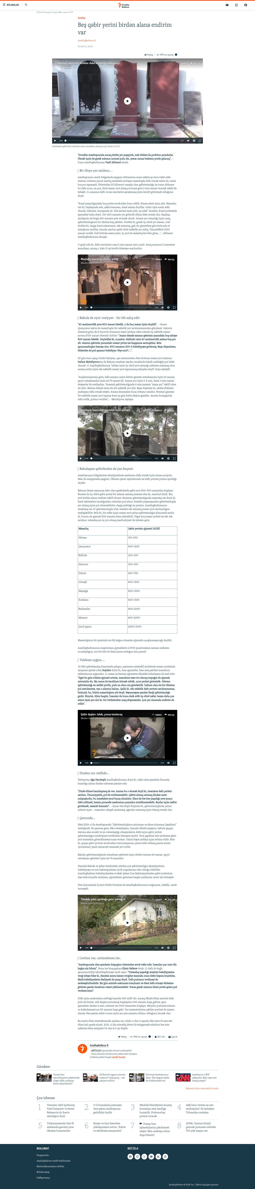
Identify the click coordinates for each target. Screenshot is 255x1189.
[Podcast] (165, 1156)
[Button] (148, 55)
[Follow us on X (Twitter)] (144, 1156)
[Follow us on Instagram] (137, 1156)
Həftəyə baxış (43, 1178)
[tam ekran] (200, 141)
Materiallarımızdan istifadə (50, 1166)
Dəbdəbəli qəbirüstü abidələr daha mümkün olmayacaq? (87, 63)
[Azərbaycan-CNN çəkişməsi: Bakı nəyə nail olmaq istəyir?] (183, 1077)
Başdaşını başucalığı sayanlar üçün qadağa (105, 410)
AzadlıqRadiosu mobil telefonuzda (54, 1161)
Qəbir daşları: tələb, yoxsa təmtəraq (101, 714)
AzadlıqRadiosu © (87, 41)
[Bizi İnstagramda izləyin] (236, 5)
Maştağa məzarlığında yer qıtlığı (99, 259)
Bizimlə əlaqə (43, 1172)
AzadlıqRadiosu (96, 263)
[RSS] (158, 1156)
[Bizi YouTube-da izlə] (227, 5)
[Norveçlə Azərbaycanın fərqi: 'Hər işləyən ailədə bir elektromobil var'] (136, 1077)
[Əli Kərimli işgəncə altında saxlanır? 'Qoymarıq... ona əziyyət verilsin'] (90, 1077)
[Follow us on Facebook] (130, 1156)
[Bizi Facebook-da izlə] (245, 5)
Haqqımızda (43, 1155)
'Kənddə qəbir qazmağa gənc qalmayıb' (103, 899)
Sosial (82, 18)
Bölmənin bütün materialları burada (202, 1088)
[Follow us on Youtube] (151, 1156)
